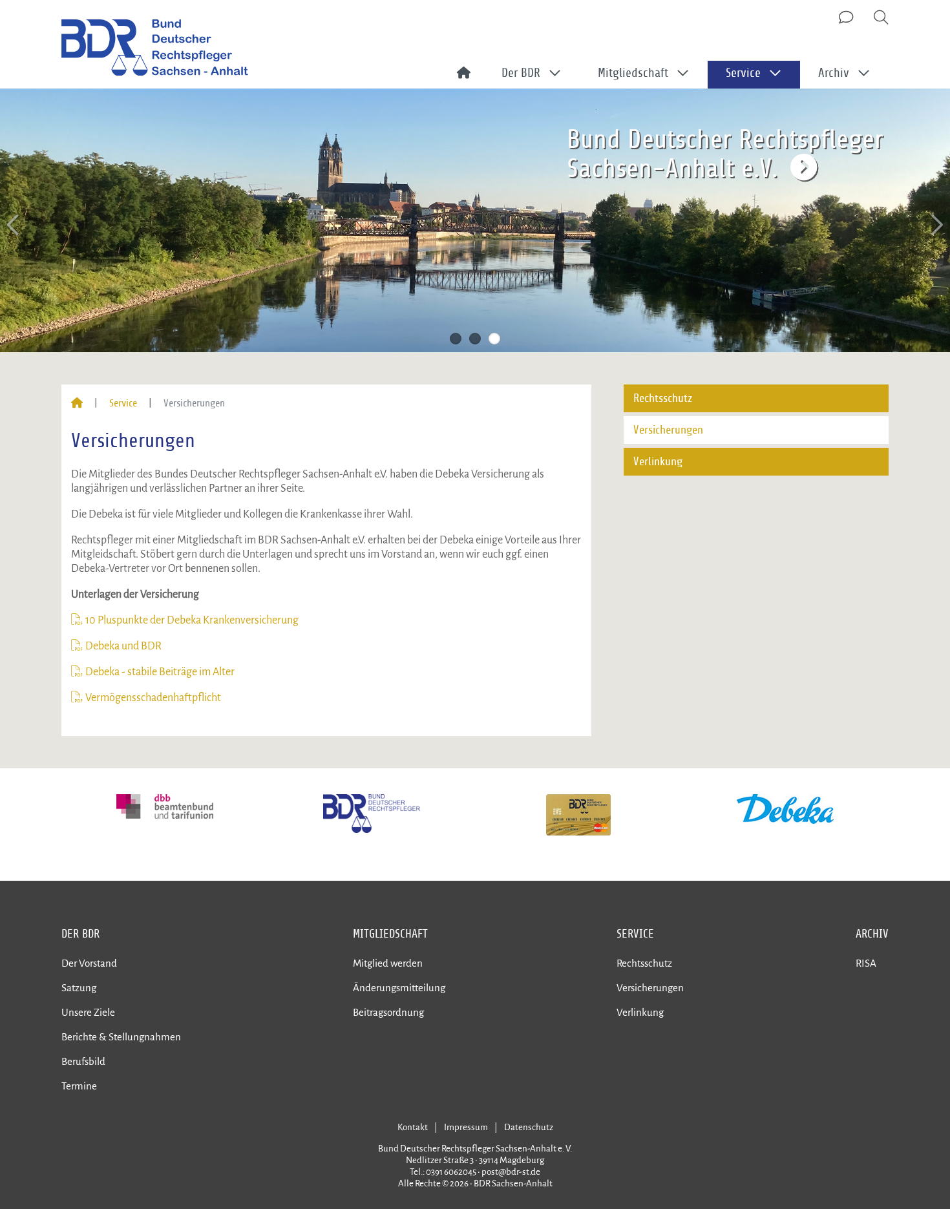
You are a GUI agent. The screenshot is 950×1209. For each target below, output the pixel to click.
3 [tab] (494, 338)
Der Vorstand (89, 963)
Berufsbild (83, 1061)
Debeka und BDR (123, 646)
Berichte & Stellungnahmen (121, 1036)
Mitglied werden (388, 963)
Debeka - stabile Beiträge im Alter (160, 672)
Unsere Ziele (88, 1012)
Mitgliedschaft (390, 933)
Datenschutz (528, 1127)
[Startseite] (77, 403)
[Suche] (881, 18)
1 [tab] (455, 338)
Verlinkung (657, 462)
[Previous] (14, 225)
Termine (79, 1085)
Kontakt (412, 1127)
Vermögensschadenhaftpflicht (153, 698)
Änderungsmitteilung (399, 987)
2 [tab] (475, 338)
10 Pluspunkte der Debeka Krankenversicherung (193, 620)
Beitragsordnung (388, 1012)
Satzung (78, 987)
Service (123, 403)
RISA (866, 963)
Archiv (872, 933)
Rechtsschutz (662, 398)
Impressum (466, 1127)
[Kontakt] (847, 18)
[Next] (936, 225)
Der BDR (80, 933)
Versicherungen (668, 430)
